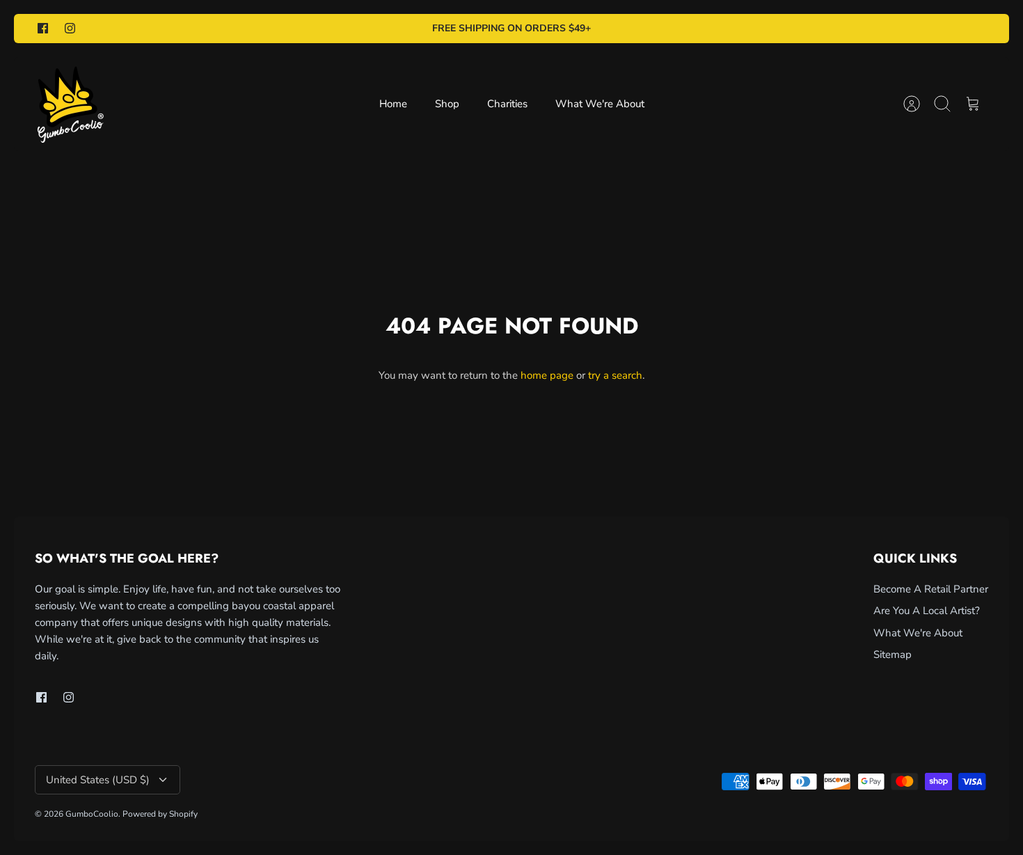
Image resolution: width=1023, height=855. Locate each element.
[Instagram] (70, 28)
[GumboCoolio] (69, 104)
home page (547, 375)
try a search (615, 375)
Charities (507, 104)
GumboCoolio (91, 813)
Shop (447, 104)
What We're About (599, 104)
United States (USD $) (98, 780)
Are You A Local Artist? (926, 611)
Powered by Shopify (160, 813)
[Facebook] (42, 28)
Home (393, 104)
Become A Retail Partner (930, 589)
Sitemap (892, 654)
